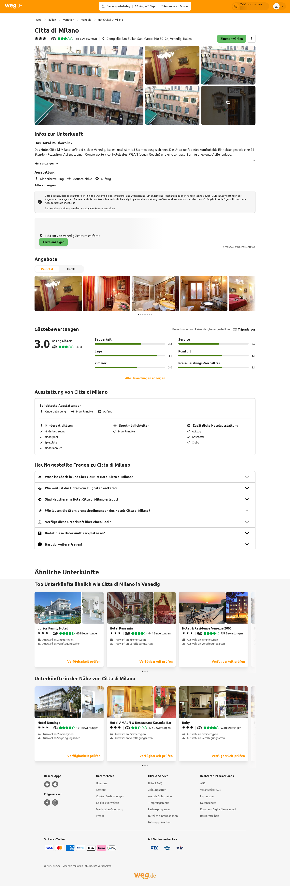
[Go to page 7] (151, 314)
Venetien (68, 19)
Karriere (101, 789)
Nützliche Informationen (163, 815)
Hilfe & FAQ (155, 783)
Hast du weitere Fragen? (63, 544)
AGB (203, 783)
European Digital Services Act (218, 809)
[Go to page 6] (149, 314)
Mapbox (229, 247)
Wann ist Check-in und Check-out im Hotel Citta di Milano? (89, 477)
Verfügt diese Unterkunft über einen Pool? (78, 522)
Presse (100, 815)
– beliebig (124, 6)
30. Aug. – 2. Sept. (145, 6)
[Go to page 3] (142, 314)
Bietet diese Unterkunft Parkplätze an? (75, 533)
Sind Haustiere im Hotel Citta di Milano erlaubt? (81, 499)
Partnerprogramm (159, 809)
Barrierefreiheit (209, 815)
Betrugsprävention (159, 822)
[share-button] (252, 39)
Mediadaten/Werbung (109, 809)
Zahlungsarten (157, 789)
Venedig (113, 6)
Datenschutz (208, 802)
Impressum (207, 796)
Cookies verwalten (107, 802)
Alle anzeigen (45, 185)
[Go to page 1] (138, 314)
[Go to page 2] (140, 314)
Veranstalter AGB (210, 789)
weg (38, 19)
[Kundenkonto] (279, 6)
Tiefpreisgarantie (158, 802)
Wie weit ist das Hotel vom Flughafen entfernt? (81, 488)
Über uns (101, 783)
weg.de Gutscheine (160, 796)
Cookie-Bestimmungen (110, 796)
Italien (52, 19)
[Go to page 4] (145, 314)
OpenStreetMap (246, 247)
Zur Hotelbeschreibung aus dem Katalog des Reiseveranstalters (80, 208)
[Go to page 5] (147, 314)
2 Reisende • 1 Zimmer (175, 6)
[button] (89, 85)
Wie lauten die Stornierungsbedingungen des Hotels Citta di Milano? (97, 510)
